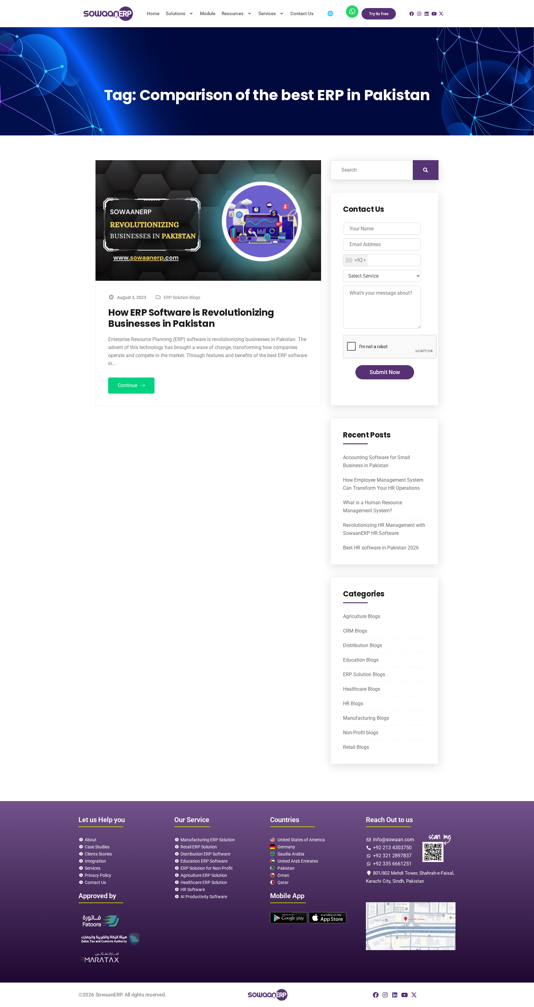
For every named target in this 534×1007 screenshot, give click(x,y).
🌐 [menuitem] (330, 13)
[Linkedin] (395, 995)
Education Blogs (361, 660)
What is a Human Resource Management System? (372, 507)
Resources (233, 13)
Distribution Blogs (362, 645)
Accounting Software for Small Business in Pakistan (376, 461)
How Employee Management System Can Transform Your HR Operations (383, 484)
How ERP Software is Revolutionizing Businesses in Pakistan (191, 318)
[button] (180, 14)
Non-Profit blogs (360, 733)
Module (207, 13)
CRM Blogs (355, 631)
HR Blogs (353, 703)
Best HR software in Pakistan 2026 (381, 548)
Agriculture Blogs (361, 616)
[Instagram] (385, 995)
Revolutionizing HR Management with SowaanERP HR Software (384, 529)
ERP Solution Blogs (182, 297)
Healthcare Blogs (361, 689)
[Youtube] (404, 995)
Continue (128, 385)
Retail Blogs (356, 747)
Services (267, 13)
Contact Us (302, 13)
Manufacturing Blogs (366, 718)
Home (153, 13)
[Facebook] (375, 995)
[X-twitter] (414, 995)
